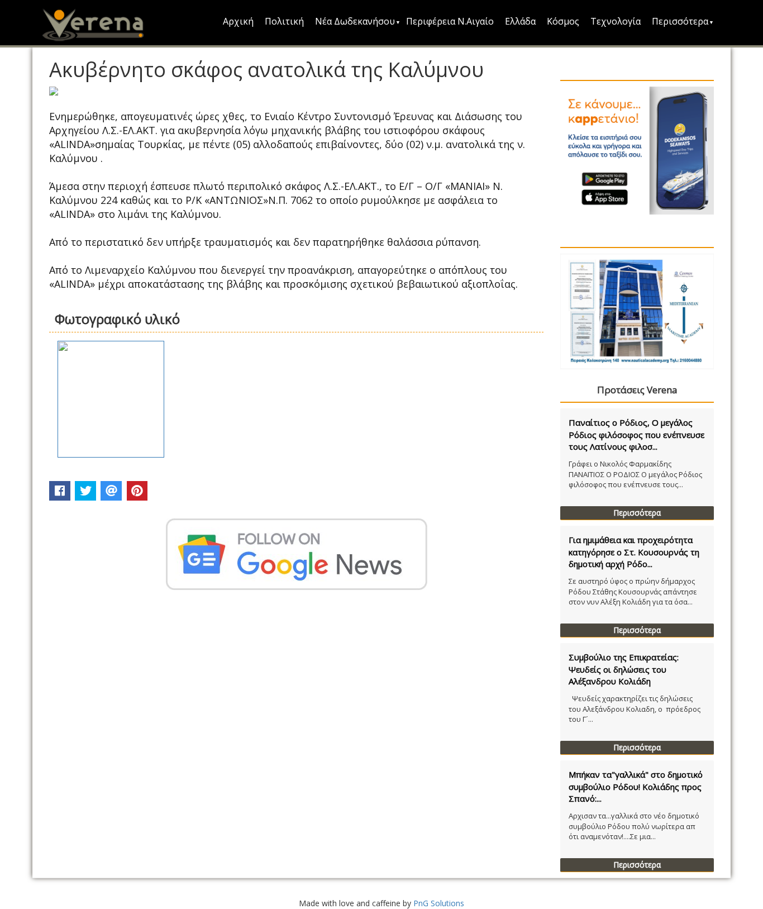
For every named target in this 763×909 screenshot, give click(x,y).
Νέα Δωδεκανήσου (355, 21)
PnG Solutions (438, 903)
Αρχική (238, 21)
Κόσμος (563, 21)
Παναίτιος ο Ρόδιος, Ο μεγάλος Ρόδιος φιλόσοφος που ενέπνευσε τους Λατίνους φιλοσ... (636, 434)
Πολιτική (284, 21)
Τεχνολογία (615, 21)
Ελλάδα (520, 21)
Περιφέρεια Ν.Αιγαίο (450, 21)
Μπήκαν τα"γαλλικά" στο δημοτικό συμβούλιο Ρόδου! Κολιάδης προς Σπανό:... (636, 786)
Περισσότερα (680, 21)
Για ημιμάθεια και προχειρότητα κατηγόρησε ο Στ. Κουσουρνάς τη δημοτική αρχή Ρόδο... (634, 551)
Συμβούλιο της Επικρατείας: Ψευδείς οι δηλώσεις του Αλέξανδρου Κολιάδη (624, 669)
